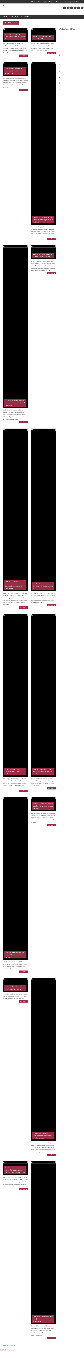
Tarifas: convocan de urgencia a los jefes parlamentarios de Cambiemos (43, 1319)
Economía (25, 16)
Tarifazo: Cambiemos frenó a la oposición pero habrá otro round (42, 771)
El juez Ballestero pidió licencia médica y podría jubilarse (13, 771)
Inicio (5, 16)
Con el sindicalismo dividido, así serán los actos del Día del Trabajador (15, 403)
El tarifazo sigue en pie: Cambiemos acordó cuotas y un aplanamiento (42, 1136)
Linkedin (39, 1)
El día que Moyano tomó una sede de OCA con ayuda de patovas (14, 955)
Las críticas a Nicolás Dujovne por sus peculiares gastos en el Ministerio (43, 220)
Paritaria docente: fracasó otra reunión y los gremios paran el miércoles (43, 806)
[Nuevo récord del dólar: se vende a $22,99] (43, 35)
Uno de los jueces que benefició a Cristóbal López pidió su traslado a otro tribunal (15, 1170)
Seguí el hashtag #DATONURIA (51, 1)
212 (11, 1345)
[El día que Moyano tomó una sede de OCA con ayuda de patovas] (15, 878)
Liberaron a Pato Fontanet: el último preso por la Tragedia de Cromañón (15, 36)
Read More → (23, 55)
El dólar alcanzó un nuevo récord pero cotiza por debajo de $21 (43, 586)
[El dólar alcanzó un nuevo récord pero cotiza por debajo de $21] (43, 510)
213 (13, 1345)
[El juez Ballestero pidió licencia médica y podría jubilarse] (15, 695)
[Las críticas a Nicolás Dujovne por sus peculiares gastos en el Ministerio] (43, 143)
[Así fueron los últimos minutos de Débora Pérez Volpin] (15, 985)
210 (7, 1345)
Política (14, 16)
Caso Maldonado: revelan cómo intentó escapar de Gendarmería (13, 71)
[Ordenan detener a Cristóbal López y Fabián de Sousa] (43, 252)
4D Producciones (9, 1350)
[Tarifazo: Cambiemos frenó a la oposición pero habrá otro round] (43, 695)
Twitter (33, 1)
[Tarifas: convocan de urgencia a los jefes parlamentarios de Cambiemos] (43, 1242)
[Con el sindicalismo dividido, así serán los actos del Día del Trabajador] (15, 326)
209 (5, 1345)
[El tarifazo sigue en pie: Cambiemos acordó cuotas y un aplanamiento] (43, 1059)
